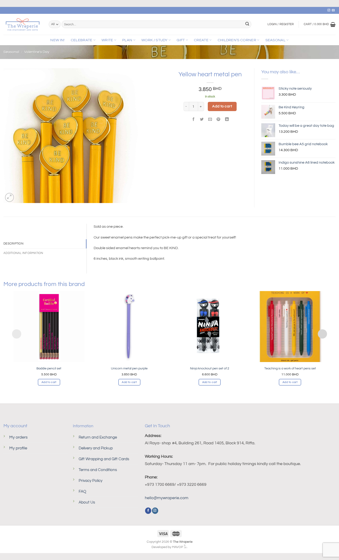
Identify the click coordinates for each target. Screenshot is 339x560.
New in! (57, 40)
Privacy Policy (90, 481)
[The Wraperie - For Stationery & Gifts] (22, 24)
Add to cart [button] (49, 382)
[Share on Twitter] (202, 120)
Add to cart (222, 106)
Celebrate (81, 40)
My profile (18, 448)
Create (201, 40)
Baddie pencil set (48, 368)
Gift (181, 40)
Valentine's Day (36, 52)
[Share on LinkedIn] (227, 120)
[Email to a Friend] (210, 120)
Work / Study (154, 40)
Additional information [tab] (23, 253)
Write (107, 40)
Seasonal (275, 40)
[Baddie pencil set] (48, 326)
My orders (18, 437)
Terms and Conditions (98, 470)
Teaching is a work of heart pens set (290, 368)
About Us (87, 502)
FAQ (82, 491)
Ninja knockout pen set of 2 (209, 368)
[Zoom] (9, 197)
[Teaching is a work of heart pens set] (289, 326)
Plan (127, 40)
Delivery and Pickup (96, 448)
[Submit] (247, 24)
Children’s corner (237, 40)
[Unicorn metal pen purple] (129, 326)
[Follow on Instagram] (328, 10)
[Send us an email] (333, 10)
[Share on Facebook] (193, 120)
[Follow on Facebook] (148, 510)
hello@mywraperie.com (166, 498)
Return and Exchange (98, 437)
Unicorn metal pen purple (129, 368)
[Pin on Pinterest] (218, 120)
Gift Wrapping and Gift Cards (104, 459)
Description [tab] (13, 243)
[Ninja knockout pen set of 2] (209, 326)
